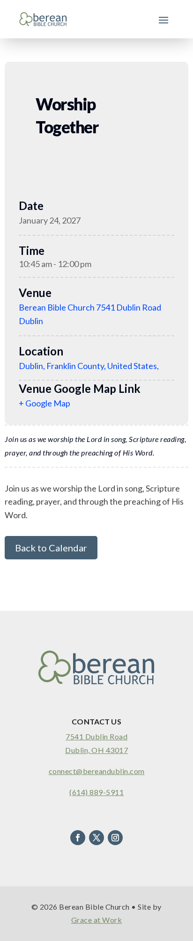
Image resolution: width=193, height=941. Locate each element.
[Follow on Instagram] (115, 837)
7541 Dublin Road (96, 736)
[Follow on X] (96, 837)
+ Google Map (44, 403)
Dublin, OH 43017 (96, 750)
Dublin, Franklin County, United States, (89, 366)
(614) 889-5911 (96, 792)
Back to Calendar (51, 547)
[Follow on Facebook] (77, 837)
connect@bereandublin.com (97, 771)
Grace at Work (96, 919)
